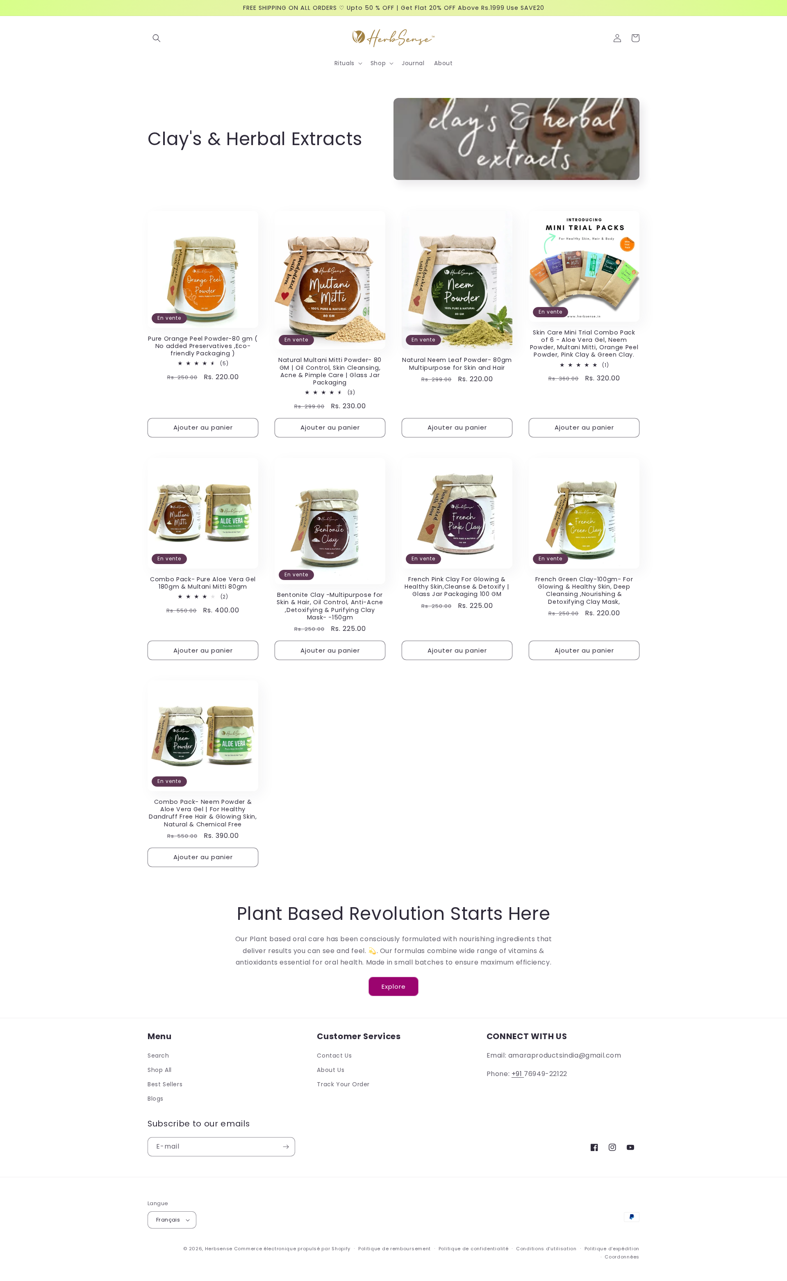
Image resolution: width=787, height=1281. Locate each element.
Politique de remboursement (394, 1248)
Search (158, 1055)
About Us (330, 1070)
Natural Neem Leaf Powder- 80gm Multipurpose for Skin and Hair (457, 363)
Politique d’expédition (612, 1248)
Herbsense (218, 1248)
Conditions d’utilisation (546, 1248)
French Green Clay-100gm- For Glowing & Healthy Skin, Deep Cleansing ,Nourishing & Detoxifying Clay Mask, (584, 590)
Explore (394, 986)
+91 (518, 1073)
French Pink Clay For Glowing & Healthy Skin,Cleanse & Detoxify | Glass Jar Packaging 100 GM (457, 587)
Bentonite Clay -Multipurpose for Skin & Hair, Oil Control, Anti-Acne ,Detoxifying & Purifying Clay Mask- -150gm (330, 606)
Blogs (156, 1098)
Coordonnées (622, 1257)
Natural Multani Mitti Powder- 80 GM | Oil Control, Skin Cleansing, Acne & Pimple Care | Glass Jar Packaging (330, 371)
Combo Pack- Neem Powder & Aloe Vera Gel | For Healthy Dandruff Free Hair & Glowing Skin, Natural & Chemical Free (203, 813)
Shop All (160, 1070)
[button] (157, 38)
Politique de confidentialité (474, 1248)
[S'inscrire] (286, 1146)
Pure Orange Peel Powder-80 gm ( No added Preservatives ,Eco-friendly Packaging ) (202, 346)
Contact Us (334, 1055)
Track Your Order (343, 1084)
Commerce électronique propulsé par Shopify (292, 1248)
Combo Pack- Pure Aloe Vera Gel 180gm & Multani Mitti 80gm (203, 583)
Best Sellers (165, 1084)
